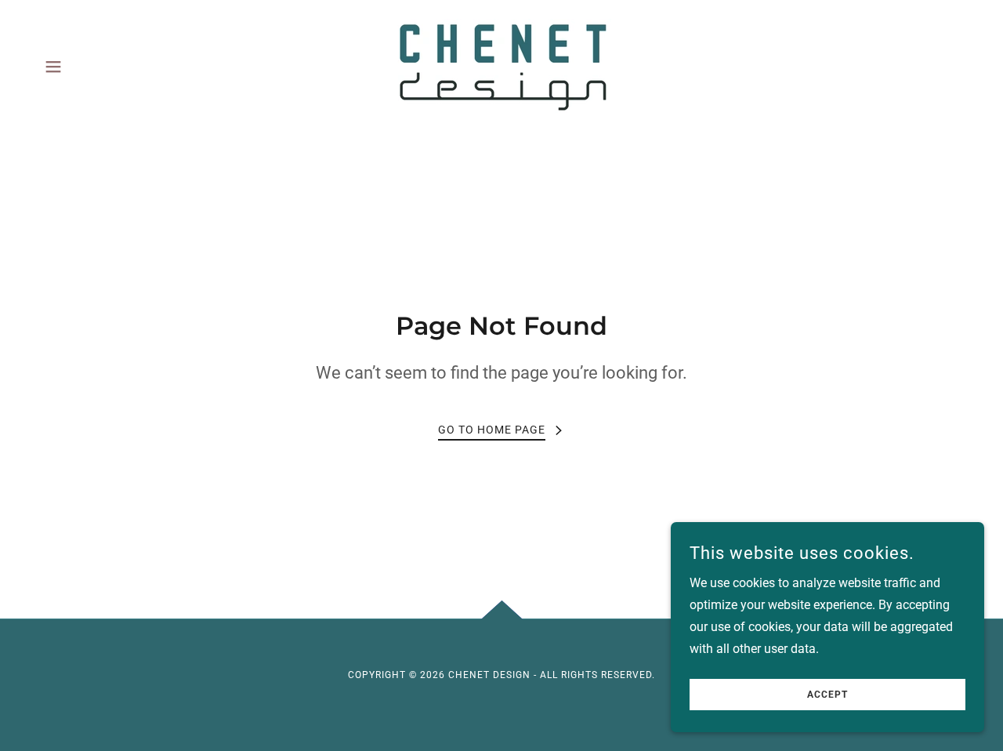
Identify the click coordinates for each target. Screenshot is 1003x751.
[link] (501, 65)
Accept (827, 694)
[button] (53, 66)
